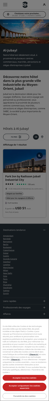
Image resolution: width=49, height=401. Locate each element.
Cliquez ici (33, 354)
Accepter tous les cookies (24, 378)
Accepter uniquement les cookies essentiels (24, 386)
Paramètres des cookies (24, 396)
